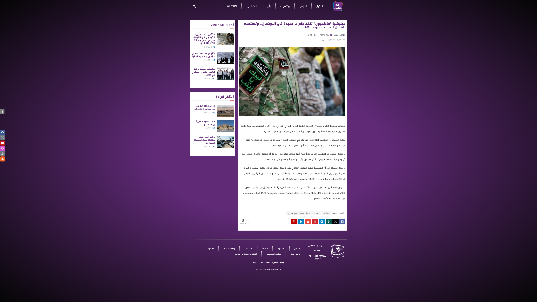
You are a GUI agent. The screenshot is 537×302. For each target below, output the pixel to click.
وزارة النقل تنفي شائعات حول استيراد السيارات (204, 140)
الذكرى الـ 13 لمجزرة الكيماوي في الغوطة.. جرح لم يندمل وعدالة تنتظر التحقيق (203, 38)
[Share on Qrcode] (294, 221)
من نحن (297, 248)
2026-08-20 (208, 60)
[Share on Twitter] (335, 221)
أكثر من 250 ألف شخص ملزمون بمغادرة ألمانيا (203, 54)
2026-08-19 (208, 113)
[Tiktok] (2, 153)
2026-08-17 (208, 128)
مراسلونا (281, 248)
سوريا (336, 35)
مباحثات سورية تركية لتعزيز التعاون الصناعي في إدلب (203, 72)
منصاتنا (265, 248)
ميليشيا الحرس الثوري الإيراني (299, 213)
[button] (194, 6)
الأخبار (319, 6)
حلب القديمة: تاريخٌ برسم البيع (205, 123)
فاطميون (316, 213)
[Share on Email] (308, 221)
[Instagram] (2, 148)
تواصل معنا (295, 254)
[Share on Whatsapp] (329, 221)
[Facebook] (2, 132)
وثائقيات (285, 6)
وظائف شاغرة (229, 248)
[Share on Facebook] (342, 221)
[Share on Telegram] (322, 221)
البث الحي (252, 6)
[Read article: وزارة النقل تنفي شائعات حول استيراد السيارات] (225, 142)
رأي (269, 6)
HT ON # (232, 6)
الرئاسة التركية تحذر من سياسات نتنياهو (204, 107)
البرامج (303, 6)
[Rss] (2, 158)
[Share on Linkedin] (301, 221)
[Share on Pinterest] (315, 221)
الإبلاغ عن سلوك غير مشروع (246, 254)
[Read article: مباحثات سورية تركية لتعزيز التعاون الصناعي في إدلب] (225, 74)
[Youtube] (2, 143)
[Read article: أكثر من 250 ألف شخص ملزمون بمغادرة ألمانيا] (225, 58)
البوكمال (326, 213)
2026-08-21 (208, 47)
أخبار (341, 35)
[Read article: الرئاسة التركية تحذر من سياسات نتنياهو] (225, 111)
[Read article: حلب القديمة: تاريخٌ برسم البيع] (225, 126)
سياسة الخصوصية (274, 254)
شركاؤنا (211, 248)
